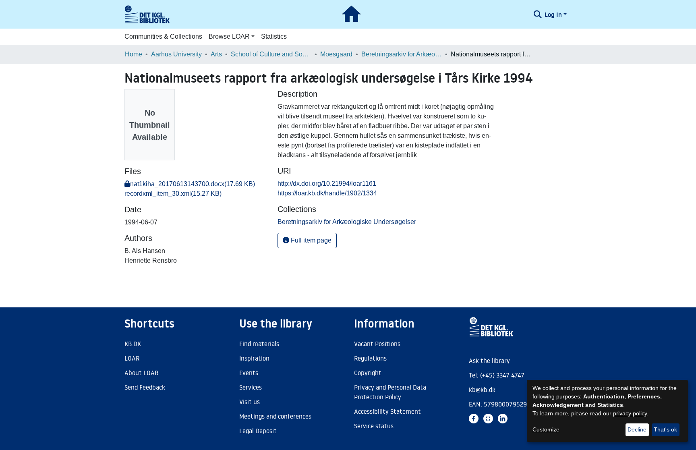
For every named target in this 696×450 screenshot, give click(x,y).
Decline (637, 429)
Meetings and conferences (275, 416)
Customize (545, 429)
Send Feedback (144, 387)
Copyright (367, 373)
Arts (216, 54)
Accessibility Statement (387, 411)
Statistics (274, 36)
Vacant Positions (377, 344)
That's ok (665, 429)
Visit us (249, 402)
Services (250, 387)
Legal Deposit (258, 431)
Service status (374, 426)
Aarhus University (176, 54)
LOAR (131, 358)
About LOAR (141, 373)
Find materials (259, 344)
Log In (553, 14)
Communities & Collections (163, 36)
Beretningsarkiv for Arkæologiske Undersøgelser (401, 54)
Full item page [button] (310, 240)
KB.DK (132, 344)
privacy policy (630, 413)
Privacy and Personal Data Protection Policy (390, 392)
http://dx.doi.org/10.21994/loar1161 (327, 183)
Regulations (370, 358)
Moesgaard (336, 54)
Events (248, 373)
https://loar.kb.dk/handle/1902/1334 (327, 193)
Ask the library (489, 361)
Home (133, 54)
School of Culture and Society (271, 54)
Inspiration (254, 358)
